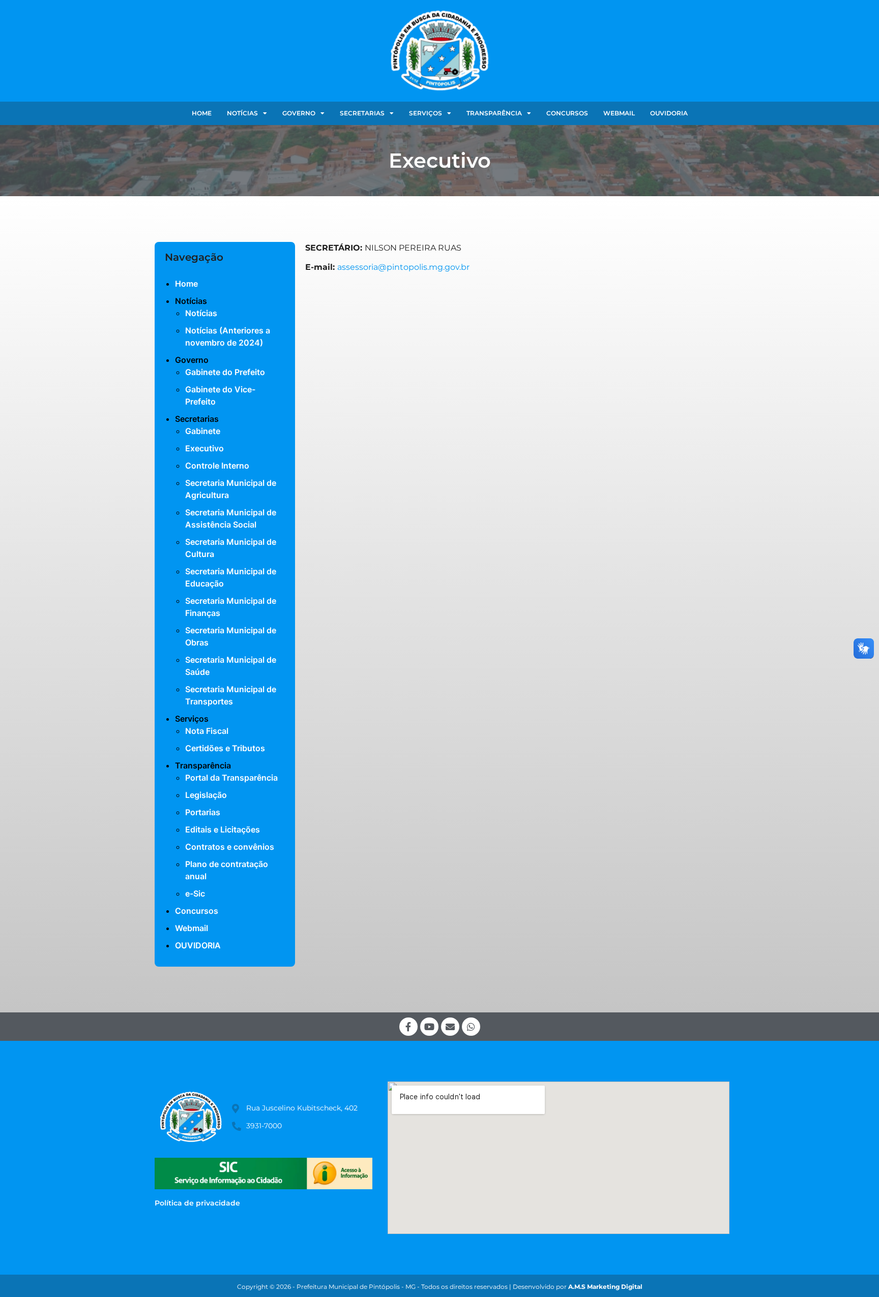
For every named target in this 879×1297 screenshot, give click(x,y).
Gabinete (202, 431)
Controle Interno (217, 465)
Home (202, 113)
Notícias (201, 313)
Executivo (204, 448)
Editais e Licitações (222, 829)
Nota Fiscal (206, 731)
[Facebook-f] (408, 1026)
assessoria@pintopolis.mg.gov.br (403, 267)
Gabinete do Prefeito (225, 372)
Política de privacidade (197, 1203)
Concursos (567, 113)
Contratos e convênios (229, 847)
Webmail (619, 113)
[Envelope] (450, 1026)
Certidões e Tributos (225, 748)
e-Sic (195, 893)
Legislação (206, 795)
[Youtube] (429, 1026)
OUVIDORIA (669, 113)
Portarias (202, 812)
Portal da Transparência (231, 778)
